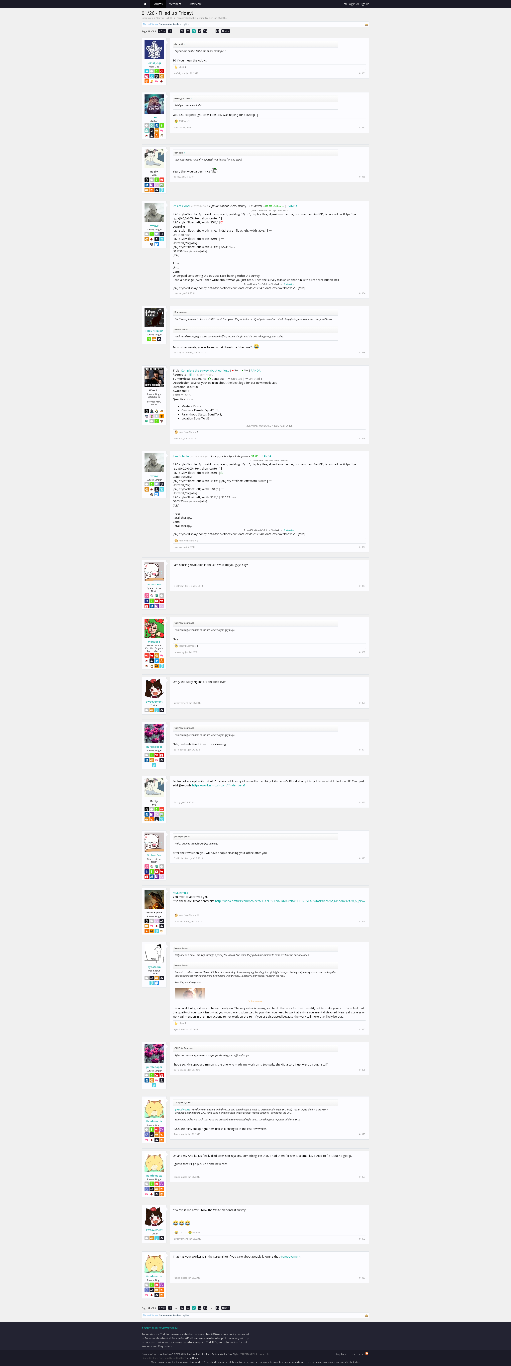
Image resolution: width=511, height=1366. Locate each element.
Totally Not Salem (154, 330)
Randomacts (154, 1121)
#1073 (362, 858)
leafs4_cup (154, 62)
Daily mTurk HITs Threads (170, 17)
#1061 (362, 73)
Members (175, 4)
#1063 (362, 176)
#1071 (362, 749)
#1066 (362, 438)
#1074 (362, 921)
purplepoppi (154, 746)
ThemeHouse (191, 1357)
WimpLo (178, 438)
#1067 (362, 547)
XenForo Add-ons (211, 1353)
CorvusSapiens (181, 921)
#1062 (362, 127)
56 (205, 31)
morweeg (154, 641)
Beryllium (341, 1353)
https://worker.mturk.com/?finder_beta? (219, 785)
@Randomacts (182, 1109)
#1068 (362, 586)
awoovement (154, 701)
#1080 (362, 1277)
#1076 (362, 1070)
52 (182, 31)
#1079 (362, 1238)
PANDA (292, 206)
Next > (225, 31)
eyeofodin (154, 966)
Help (352, 1353)
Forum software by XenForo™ (171, 1353)
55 (199, 31)
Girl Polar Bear (154, 584)
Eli (190, 374)
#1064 (362, 293)
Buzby (177, 176)
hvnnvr (154, 225)
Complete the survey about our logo (205, 370)
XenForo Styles (231, 1353)
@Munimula (180, 893)
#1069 (362, 652)
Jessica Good (181, 206)
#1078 (362, 1177)
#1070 (362, 703)
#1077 (362, 1134)
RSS (366, 1353)
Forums (158, 4)
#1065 (362, 352)
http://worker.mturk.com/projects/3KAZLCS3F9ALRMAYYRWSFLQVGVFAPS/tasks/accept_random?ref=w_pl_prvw (290, 901)
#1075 (362, 1029)
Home (145, 4)
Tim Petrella (181, 456)
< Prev (161, 31)
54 (194, 31)
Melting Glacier (204, 17)
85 (217, 31)
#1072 (362, 802)
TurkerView (289, 284)
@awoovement (290, 1256)
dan (154, 117)
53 (188, 31)
